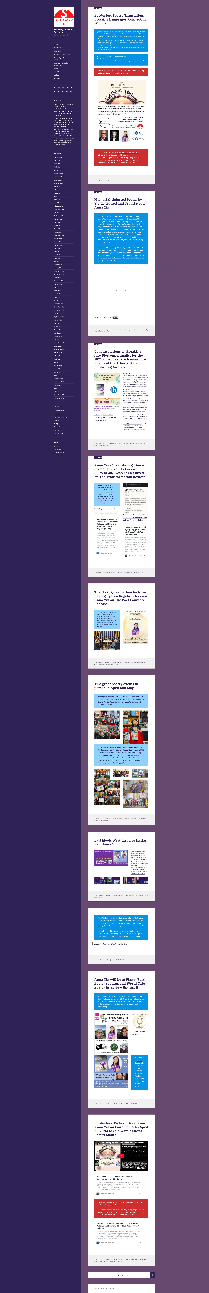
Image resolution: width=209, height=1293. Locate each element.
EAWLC (110, 160)
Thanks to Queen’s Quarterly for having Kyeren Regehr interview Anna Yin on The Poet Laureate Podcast (121, 598)
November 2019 (59, 365)
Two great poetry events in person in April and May (116, 686)
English (56, 75)
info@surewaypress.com (134, 61)
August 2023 (58, 245)
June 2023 (57, 252)
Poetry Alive (58, 427)
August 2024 (58, 219)
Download (115, 317)
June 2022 (57, 291)
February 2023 (58, 265)
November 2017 (59, 398)
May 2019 (57, 372)
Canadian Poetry (59, 411)
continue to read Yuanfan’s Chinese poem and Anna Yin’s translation (135, 517)
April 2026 (57, 167)
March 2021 (57, 333)
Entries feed (58, 449)
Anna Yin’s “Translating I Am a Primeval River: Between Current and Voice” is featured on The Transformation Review (119, 471)
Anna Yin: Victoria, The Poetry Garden (110, 944)
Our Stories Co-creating (61, 417)
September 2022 (59, 281)
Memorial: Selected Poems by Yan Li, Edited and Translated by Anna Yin (63, 113)
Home (56, 44)
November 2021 (59, 310)
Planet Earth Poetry (117, 702)
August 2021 (58, 320)
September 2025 (59, 183)
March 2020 (57, 362)
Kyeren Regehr (103, 702)
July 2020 (57, 356)
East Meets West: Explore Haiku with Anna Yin (120, 842)
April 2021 (57, 330)
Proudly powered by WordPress (104, 1289)
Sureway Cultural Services (63, 31)
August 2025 (58, 186)
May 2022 (57, 294)
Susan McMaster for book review (132, 424)
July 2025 (57, 190)
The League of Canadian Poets (125, 160)
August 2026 (58, 157)
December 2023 (59, 235)
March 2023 (57, 261)
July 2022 (57, 287)
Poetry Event (139, 330)
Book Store (57, 51)
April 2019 (57, 375)
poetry (56, 424)
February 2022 (58, 304)
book (133, 330)
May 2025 (57, 196)
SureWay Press (58, 48)
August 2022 (58, 284)
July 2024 (57, 222)
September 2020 (59, 349)
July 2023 (57, 248)
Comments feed (59, 452)
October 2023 (58, 242)
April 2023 (57, 258)
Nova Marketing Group (124, 158)
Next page (152, 1275)
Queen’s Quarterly (107, 620)
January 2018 (58, 392)
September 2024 (59, 216)
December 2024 (59, 209)
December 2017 (59, 395)
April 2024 (57, 229)
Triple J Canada (138, 1210)
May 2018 (57, 388)
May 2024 (57, 226)
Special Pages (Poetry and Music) (62, 59)
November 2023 (59, 239)
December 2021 (59, 307)
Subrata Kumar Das (124, 750)
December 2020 (59, 343)
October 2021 (58, 313)
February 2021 (58, 336)
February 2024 (58, 232)
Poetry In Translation (130, 572)
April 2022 (57, 297)
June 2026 (57, 164)
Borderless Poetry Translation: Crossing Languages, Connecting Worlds (63, 106)
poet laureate (58, 420)
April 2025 (57, 199)
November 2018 (59, 382)
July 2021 (57, 323)
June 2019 (57, 369)
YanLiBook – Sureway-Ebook (102, 317)
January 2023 (58, 268)
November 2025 (59, 177)
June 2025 (57, 193)
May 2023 (57, 255)
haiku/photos (58, 414)
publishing (57, 430)
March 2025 (57, 203)
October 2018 (58, 385)
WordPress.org (58, 456)
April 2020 (57, 359)
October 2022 (58, 278)
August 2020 (58, 352)
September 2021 (59, 317)
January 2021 (58, 339)
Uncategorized (58, 433)
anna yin (98, 180)
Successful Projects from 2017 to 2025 (61, 64)
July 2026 (57, 160)
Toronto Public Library (138, 873)
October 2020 (58, 346)
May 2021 (57, 326)
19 (128, 1275)
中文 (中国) (57, 72)
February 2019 (58, 379)
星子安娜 (106, 332)
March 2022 (57, 300)
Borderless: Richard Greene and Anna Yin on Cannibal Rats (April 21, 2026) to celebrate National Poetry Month (121, 1129)
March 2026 (57, 170)
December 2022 (59, 271)
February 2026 (58, 173)
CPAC (104, 160)
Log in (56, 446)
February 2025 (58, 206)
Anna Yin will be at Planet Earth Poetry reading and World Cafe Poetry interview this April (120, 983)
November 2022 (59, 274)
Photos (56, 68)
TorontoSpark (135, 936)
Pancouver (122, 936)
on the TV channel (117, 763)
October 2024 (58, 212)
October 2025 (58, 180)
